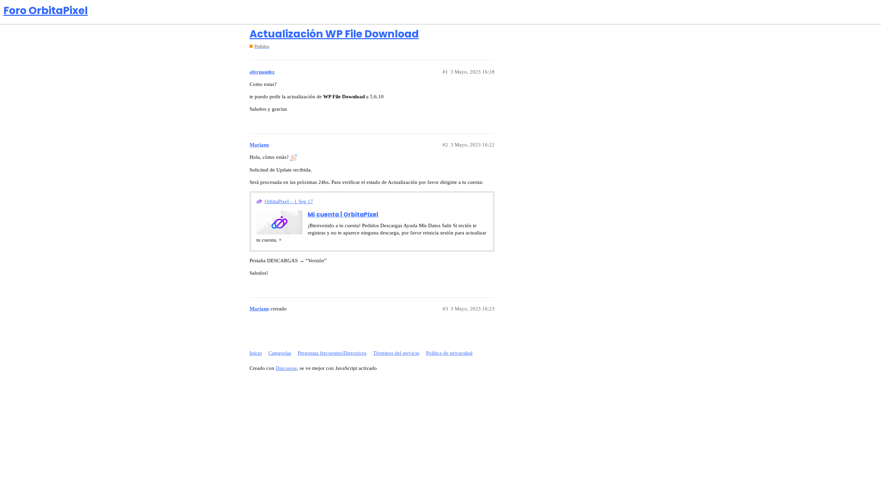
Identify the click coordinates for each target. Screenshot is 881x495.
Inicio (256, 353)
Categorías (279, 353)
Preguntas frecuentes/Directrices (332, 353)
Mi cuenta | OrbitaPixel (343, 214)
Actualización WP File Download (334, 33)
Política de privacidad (449, 353)
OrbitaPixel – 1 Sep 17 (289, 201)
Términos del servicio (396, 353)
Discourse (286, 368)
